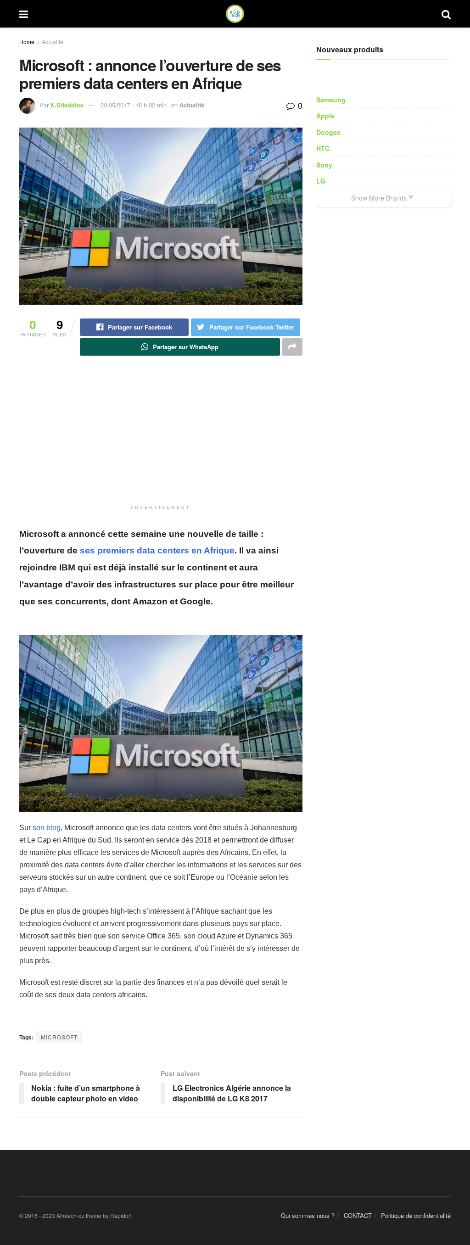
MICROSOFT (59, 1037)
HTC (323, 148)
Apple (325, 115)
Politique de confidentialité (416, 1215)
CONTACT (358, 1215)
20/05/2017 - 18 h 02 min (134, 104)
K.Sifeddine (67, 104)
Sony (324, 164)
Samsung (331, 99)
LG (320, 180)
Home (26, 41)
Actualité (52, 41)
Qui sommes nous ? (308, 1215)
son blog (47, 828)
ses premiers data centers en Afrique (157, 550)
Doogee (328, 132)
